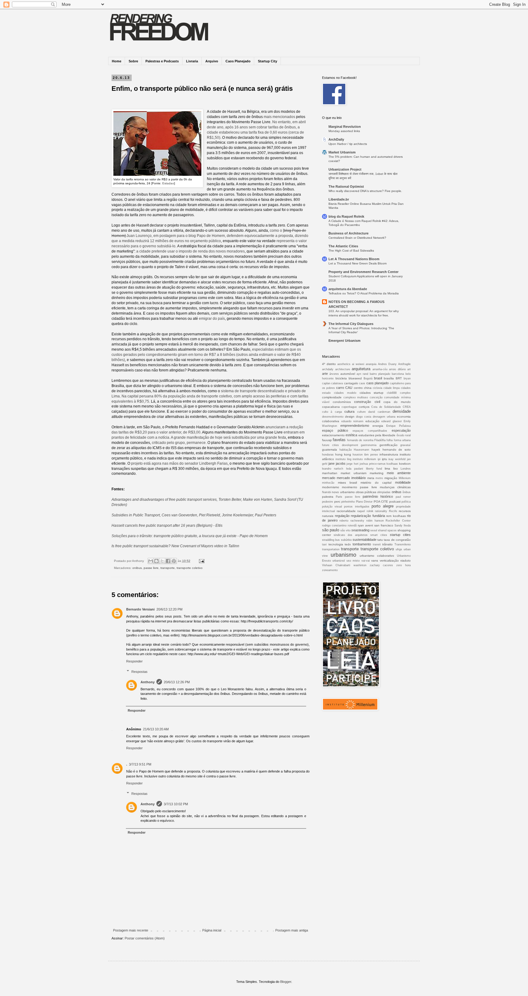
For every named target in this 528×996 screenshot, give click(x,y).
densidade (402, 411)
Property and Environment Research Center (363, 272)
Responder (134, 661)
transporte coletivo (190, 568)
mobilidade (403, 482)
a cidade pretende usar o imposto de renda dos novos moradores (190, 251)
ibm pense (371, 454)
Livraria (192, 61)
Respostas (139, 671)
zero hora (403, 565)
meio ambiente (399, 473)
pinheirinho (348, 501)
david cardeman (379, 411)
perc (337, 501)
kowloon (405, 463)
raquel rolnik (365, 511)
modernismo (330, 487)
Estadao (168, 183)
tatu (380, 539)
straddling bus (331, 539)
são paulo (330, 530)
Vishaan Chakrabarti (336, 565)
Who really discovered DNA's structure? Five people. (365, 191)
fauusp (327, 440)
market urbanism (353, 473)
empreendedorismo (354, 425)
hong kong (343, 454)
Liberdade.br (338, 199)
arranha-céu (379, 369)
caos (362, 383)
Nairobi (326, 492)
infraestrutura (389, 454)
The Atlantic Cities (343, 246)
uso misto (353, 560)
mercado (328, 478)
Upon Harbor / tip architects (347, 144)
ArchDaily (336, 139)
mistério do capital (376, 482)
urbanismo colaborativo (377, 555)
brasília (389, 378)
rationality (381, 511)
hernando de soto (397, 449)
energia (377, 425)
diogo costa (363, 416)
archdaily (327, 369)
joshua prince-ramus (373, 463)
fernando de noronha (360, 440)
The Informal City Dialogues (350, 324)
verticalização (389, 560)
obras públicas (366, 492)
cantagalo (351, 383)
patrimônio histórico (378, 496)
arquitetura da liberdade (347, 289)
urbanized (338, 560)
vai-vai (365, 560)
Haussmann (361, 449)
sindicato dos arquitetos (351, 535)
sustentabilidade (364, 539)
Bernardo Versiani (140, 609)
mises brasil (347, 482)
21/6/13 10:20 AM (156, 729)
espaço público (335, 430)
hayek (376, 449)
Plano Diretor (364, 501)
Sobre (133, 61)
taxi (324, 544)
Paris (339, 496)
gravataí (405, 445)
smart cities (378, 535)
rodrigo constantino (334, 525)
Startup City (267, 61)
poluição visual (332, 506)
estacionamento (333, 435)
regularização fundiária (368, 516)
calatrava (337, 383)
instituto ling (343, 459)
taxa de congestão (397, 539)
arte (325, 373)
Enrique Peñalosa (398, 425)
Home (116, 61)
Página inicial (211, 930)
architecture (342, 369)
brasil (378, 378)
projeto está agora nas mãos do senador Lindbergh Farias (179, 463)
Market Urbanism (342, 152)
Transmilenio (402, 544)
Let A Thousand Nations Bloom (354, 259)
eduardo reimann (352, 421)
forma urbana (402, 440)
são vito (345, 530)
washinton (360, 565)
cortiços (364, 406)
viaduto (405, 560)
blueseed (355, 378)
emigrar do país (212, 318)
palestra (327, 496)
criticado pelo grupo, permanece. (179, 443)
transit (377, 544)
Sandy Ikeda (402, 525)
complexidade (332, 397)
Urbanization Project (344, 169)
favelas (339, 439)
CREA (407, 406)
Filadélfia (380, 440)
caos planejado (377, 383)
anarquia (371, 364)
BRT (399, 378)
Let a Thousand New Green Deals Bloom (357, 263)
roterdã (352, 525)
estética (351, 435)
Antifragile (404, 364)
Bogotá (368, 378)
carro (340, 387)
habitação (345, 449)
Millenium (405, 478)
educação (372, 421)
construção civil (367, 402)
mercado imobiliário (351, 478)
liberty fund (374, 468)
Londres (406, 468)
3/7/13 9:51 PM (140, 764)
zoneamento (330, 570)
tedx (348, 544)
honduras (328, 454)
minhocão (328, 482)
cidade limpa (391, 387)
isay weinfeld (396, 459)
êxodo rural (404, 435)
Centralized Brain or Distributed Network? (357, 237)
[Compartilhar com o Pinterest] (174, 561)
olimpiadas (384, 492)
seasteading (360, 530)
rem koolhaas (396, 516)
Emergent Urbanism (344, 340)
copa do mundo (397, 402)
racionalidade (346, 511)
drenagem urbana (384, 416)
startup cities (400, 535)
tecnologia (335, 544)
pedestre (327, 501)
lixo (395, 468)
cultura (349, 411)
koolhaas (392, 463)
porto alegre (383, 506)
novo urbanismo (343, 492)
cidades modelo (345, 392)
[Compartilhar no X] (162, 561)
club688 (392, 392)
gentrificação (389, 445)
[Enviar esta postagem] (200, 561)
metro (379, 478)
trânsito (387, 544)
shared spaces (387, 530)
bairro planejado (380, 373)
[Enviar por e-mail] (151, 561)
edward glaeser (391, 421)
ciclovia (377, 387)
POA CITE (381, 501)
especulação (401, 430)
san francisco (383, 525)
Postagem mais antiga (291, 930)
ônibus (406, 492)
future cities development (340, 445)
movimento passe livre (359, 487)
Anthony (148, 682)
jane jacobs (337, 463)
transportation (330, 549)
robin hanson (375, 520)
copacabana (331, 406)
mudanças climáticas (395, 487)
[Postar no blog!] (156, 561)
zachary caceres (381, 565)
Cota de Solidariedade (386, 406)
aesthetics (343, 364)
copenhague (349, 406)
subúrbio (346, 539)
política (406, 501)
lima (387, 468)
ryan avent (365, 525)
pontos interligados (356, 506)
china (368, 387)
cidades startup (372, 392)
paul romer (403, 496)
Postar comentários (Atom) (145, 938)
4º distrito (329, 364)
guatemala (329, 449)
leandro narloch (332, 468)
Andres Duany (387, 364)
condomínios (342, 402)
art (409, 369)
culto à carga (332, 411)
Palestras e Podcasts (162, 61)
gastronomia (368, 445)
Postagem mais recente (130, 930)
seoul (373, 530)
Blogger (285, 981)
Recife (393, 511)
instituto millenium (364, 459)
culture (361, 411)
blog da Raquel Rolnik (346, 216)
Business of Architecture (348, 233)
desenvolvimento (332, 416)
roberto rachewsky (351, 520)
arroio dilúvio (397, 369)
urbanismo (343, 555)
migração (390, 478)
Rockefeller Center (398, 520)
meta (370, 478)
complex (405, 392)
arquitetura (361, 369)
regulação (342, 516)
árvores (334, 373)
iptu (384, 459)
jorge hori (352, 463)
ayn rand (362, 373)
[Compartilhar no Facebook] (168, 561)
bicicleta (341, 378)
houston (358, 454)
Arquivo (211, 61)
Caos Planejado (238, 61)
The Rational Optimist (346, 186)
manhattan (329, 473)
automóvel (347, 373)
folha (390, 440)
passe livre (151, 568)
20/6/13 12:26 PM (177, 682)
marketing (376, 473)
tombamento (362, 544)
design (349, 416)
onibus (137, 568)
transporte (167, 568)
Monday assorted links (344, 131)
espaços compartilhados (370, 430)
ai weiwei (358, 364)
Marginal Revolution (344, 126)
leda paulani (354, 468)
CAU (348, 387)
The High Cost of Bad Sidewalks (351, 250)
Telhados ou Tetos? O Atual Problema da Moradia (363, 293)
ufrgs (399, 549)
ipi (379, 459)
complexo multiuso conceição (363, 397)
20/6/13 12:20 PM (169, 609)
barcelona (398, 373)
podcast (395, 501)
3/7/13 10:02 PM (176, 804)
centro (358, 387)
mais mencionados (279, 117)
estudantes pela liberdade (377, 435)
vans (374, 560)
